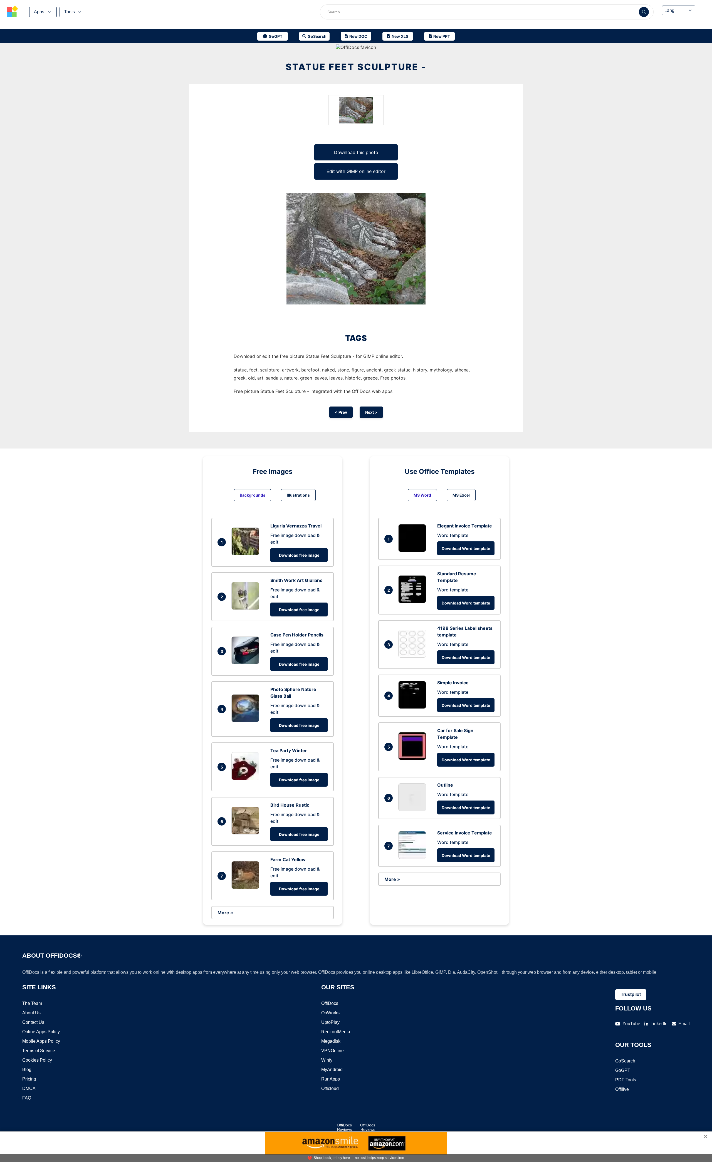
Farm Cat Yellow (288, 859)
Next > (371, 412)
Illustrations (298, 495)
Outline (445, 785)
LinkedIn (659, 1023)
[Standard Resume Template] (413, 601)
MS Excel (461, 495)
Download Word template (466, 548)
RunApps (330, 1079)
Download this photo (356, 152)
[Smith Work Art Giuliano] (247, 608)
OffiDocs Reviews (344, 1127)
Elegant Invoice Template (464, 526)
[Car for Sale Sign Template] (413, 758)
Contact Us (33, 1022)
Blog (26, 1069)
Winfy (326, 1060)
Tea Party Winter (288, 750)
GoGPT (622, 1070)
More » (225, 912)
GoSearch (625, 1061)
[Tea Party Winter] (247, 778)
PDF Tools (625, 1079)
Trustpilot (631, 994)
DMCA (29, 1088)
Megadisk (330, 1041)
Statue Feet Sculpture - (356, 66)
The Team (32, 1003)
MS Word (422, 495)
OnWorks (330, 1012)
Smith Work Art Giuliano (296, 580)
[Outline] (413, 809)
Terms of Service (38, 1050)
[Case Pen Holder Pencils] (247, 662)
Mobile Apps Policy (41, 1041)
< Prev (341, 412)
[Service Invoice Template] (413, 857)
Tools (69, 11)
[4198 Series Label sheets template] (413, 656)
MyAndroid (332, 1069)
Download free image (299, 555)
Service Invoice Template (464, 833)
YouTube (631, 1023)
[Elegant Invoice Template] (413, 550)
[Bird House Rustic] (247, 833)
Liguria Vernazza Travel (296, 526)
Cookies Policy (37, 1060)
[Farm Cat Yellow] (247, 887)
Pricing (29, 1079)
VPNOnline (332, 1050)
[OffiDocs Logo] (12, 12)
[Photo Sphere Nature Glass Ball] (247, 720)
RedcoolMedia (335, 1031)
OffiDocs (329, 1003)
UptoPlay (330, 1022)
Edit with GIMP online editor (356, 171)
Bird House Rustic (289, 805)
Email (684, 1023)
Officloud (330, 1088)
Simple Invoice (453, 682)
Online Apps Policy (41, 1031)
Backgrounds (252, 495)
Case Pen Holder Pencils (296, 635)
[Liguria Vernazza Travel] (247, 553)
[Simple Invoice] (413, 707)
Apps (39, 11)
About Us (31, 1012)
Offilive (622, 1089)
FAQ (26, 1098)
